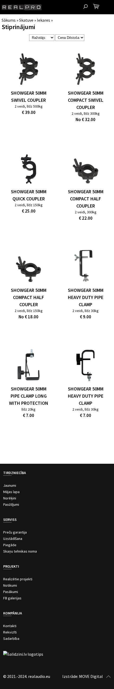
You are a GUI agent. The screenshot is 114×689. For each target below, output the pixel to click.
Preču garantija (15, 532)
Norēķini (9, 498)
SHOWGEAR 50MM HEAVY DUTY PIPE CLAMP (85, 297)
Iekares (43, 20)
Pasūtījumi (11, 504)
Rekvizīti (10, 632)
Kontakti (9, 625)
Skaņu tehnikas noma (20, 551)
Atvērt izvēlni (108, 6)
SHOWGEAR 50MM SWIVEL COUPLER (28, 96)
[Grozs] (96, 6)
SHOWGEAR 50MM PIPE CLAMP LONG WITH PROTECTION (28, 396)
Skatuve (26, 20)
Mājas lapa (11, 491)
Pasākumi (10, 591)
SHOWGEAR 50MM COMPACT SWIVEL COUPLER (85, 100)
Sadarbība (11, 638)
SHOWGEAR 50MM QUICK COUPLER (28, 195)
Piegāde (9, 545)
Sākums (9, 20)
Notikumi (10, 585)
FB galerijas (12, 598)
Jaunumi (9, 485)
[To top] (108, 676)
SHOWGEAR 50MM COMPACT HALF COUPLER (85, 199)
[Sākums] (21, 7)
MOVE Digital (91, 676)
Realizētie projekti (17, 579)
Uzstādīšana (12, 538)
